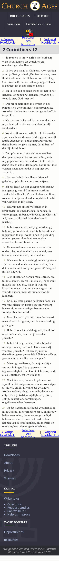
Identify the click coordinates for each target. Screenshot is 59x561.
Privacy (9, 470)
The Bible (42, 15)
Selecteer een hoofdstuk (28, 41)
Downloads (12, 455)
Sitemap (10, 478)
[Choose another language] (29, 32)
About (8, 463)
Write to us (17, 506)
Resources (11, 540)
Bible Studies (20, 15)
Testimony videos (38, 24)
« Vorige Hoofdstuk (7, 41)
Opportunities (14, 532)
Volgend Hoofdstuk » (50, 41)
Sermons (13, 24)
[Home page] (29, 6)
